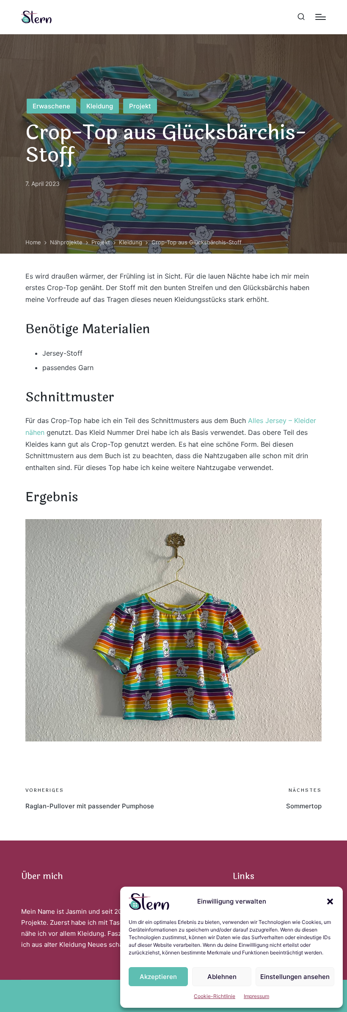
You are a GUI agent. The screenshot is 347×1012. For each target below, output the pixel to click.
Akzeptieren (158, 977)
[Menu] (320, 17)
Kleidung (99, 106)
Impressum (256, 996)
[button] (330, 901)
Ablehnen (222, 977)
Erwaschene (51, 106)
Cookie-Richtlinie (214, 996)
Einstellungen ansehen (295, 977)
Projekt (140, 106)
